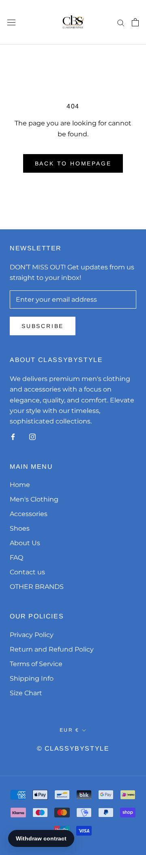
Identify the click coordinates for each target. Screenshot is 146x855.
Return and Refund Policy (52, 649)
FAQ (16, 557)
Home (20, 485)
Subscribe (42, 326)
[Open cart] (135, 22)
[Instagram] (32, 437)
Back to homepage (73, 163)
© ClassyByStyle (73, 748)
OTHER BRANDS (37, 586)
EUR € (69, 730)
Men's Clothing (34, 499)
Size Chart (26, 693)
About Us (25, 543)
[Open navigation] (11, 22)
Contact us (27, 572)
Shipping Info (32, 678)
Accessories (28, 514)
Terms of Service (36, 664)
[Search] (121, 22)
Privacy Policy (32, 635)
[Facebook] (13, 437)
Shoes (20, 528)
